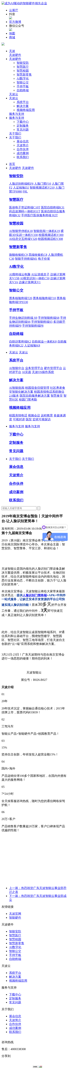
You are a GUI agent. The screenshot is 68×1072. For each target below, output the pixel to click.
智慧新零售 (24, 74)
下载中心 (23, 121)
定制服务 (23, 125)
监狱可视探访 (41, 419)
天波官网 (15, 913)
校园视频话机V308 (50, 238)
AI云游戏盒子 (40, 274)
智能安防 (23, 62)
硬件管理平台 (53, 368)
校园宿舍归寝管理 (37, 387)
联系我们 (23, 157)
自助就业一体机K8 (44, 341)
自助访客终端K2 (20, 341)
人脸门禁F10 (42, 183)
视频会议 (34, 415)
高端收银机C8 (38, 254)
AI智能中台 (16, 368)
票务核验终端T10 (44, 298)
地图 (12, 33)
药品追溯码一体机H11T (24, 211)
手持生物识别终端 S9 (23, 317)
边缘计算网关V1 (30, 282)
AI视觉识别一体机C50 (34, 278)
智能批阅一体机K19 (46, 231)
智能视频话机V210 (42, 187)
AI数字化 (23, 78)
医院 (29, 419)
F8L (25, 191)
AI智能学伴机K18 (21, 231)
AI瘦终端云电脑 (19, 274)
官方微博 (15, 21)
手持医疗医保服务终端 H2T (39, 215)
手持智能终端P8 (32, 325)
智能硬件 (15, 917)
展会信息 (23, 141)
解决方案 (23, 106)
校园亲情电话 (18, 415)
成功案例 (23, 153)
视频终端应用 (26, 110)
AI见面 (26, 372)
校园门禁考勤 (28, 399)
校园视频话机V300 (51, 234)
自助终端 (23, 90)
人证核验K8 (32, 345)
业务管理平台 (34, 368)
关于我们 (15, 133)
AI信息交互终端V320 (23, 238)
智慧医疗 (23, 66)
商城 (12, 37)
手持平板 (23, 86)
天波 (12, 51)
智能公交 (23, 82)
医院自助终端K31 (52, 207)
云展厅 (13, 10)
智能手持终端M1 (26, 258)
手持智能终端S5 (42, 321)
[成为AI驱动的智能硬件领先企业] (24, 3)
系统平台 (23, 102)
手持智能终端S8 (48, 317)
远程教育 (47, 415)
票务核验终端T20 (20, 298)
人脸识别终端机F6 (21, 183)
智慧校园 (23, 70)
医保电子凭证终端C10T (24, 207)
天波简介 (23, 145)
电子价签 (44, 258)
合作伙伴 (23, 149)
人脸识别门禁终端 (35, 595)
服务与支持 (16, 113)
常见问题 (23, 129)
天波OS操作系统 (43, 372)
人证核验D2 (21, 187)
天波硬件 (15, 54)
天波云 (13, 94)
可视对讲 (19, 419)
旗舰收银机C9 (18, 254)
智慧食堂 (57, 395)
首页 (12, 164)
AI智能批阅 (16, 387)
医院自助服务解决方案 (35, 395)
